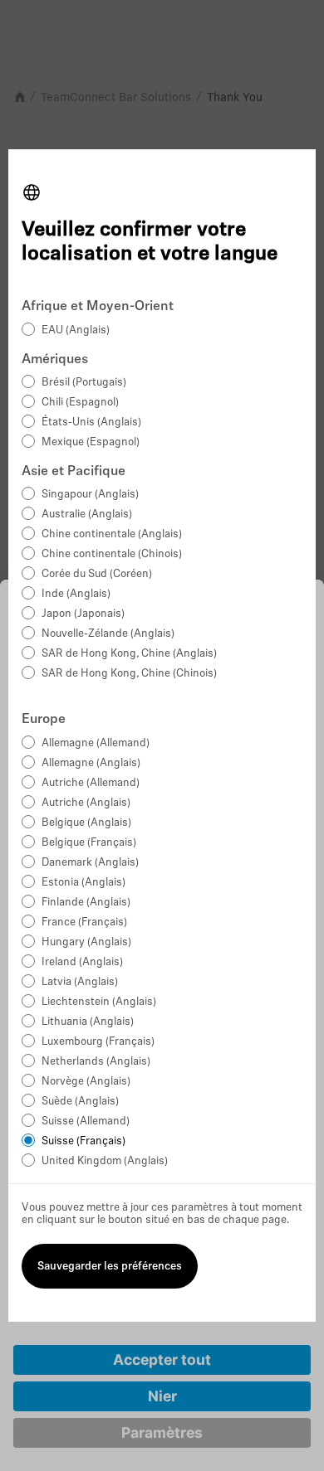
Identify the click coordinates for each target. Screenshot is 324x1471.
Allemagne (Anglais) (91, 763)
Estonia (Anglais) (83, 882)
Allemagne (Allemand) (96, 743)
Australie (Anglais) (87, 514)
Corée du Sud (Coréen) (97, 574)
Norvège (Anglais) (86, 1081)
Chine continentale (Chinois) (112, 554)
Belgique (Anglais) (86, 823)
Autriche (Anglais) (86, 803)
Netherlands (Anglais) (96, 1061)
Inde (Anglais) (76, 594)
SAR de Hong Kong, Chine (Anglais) (129, 653)
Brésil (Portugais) (84, 382)
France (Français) (84, 922)
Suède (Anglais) (80, 1101)
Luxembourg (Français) (98, 1041)
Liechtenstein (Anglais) (99, 1002)
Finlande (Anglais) (86, 902)
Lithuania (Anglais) (88, 1022)
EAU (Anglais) (76, 330)
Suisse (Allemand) (86, 1121)
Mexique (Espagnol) (91, 442)
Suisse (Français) (83, 1141)
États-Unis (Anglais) (91, 422)
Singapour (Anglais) (90, 494)
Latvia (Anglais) (80, 982)
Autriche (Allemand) (91, 783)
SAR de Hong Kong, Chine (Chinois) (129, 673)
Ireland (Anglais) (82, 962)
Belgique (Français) (89, 842)
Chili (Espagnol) (80, 402)
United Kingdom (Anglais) (105, 1161)
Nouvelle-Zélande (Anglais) (108, 634)
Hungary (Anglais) (86, 942)
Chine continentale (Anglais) (112, 534)
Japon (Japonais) (83, 614)
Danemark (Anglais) (90, 862)
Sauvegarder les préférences (109, 1266)
